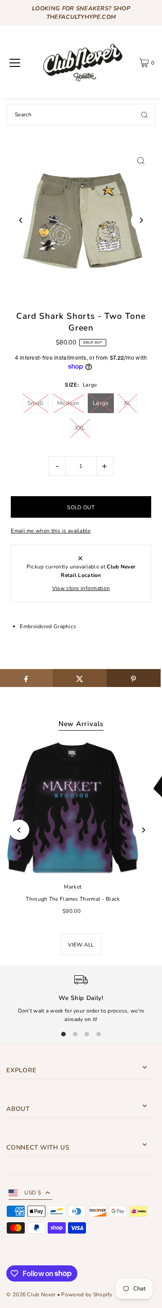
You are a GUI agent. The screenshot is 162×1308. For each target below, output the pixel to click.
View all (81, 944)
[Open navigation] (15, 63)
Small (35, 403)
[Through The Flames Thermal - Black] (72, 808)
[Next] (141, 220)
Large (101, 403)
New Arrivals (81, 723)
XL (127, 403)
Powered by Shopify (86, 1294)
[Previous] (21, 220)
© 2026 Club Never (30, 1294)
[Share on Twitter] (80, 678)
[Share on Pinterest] (134, 678)
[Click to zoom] (141, 160)
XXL (80, 428)
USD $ (32, 1192)
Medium (68, 403)
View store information (81, 588)
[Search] (144, 114)
